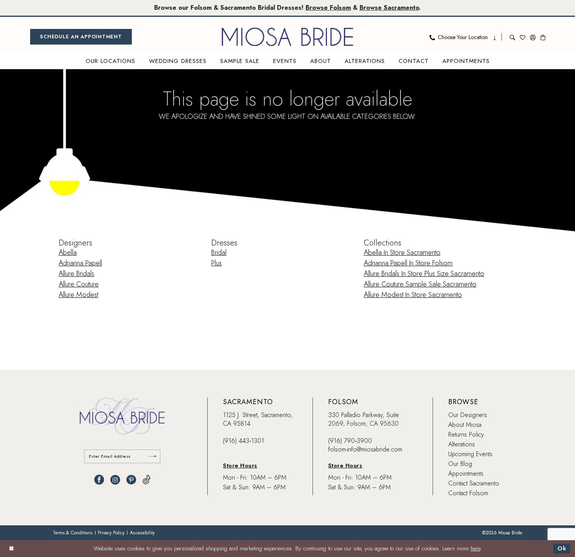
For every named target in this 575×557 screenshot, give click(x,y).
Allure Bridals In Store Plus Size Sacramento (424, 274)
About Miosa (465, 424)
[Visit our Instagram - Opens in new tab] (115, 480)
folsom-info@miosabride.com (365, 449)
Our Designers (467, 414)
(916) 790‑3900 (350, 440)
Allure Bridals (76, 274)
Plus (216, 263)
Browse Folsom (328, 7)
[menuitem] (81, 37)
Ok (561, 548)
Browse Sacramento (389, 7)
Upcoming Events (470, 454)
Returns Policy (466, 434)
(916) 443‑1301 (243, 440)
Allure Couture (79, 284)
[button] (533, 37)
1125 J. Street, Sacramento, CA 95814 (258, 419)
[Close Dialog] (11, 548)
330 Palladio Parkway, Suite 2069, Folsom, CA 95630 (363, 419)
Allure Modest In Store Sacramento (413, 295)
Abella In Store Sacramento (402, 252)
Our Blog (460, 463)
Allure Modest (78, 295)
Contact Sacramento (473, 483)
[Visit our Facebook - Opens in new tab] (99, 480)
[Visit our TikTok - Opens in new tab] (146, 480)
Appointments (465, 473)
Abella (68, 252)
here (475, 548)
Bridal (218, 252)
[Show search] (512, 37)
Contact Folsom (468, 493)
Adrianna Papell (80, 263)
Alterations (461, 444)
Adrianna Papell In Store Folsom (408, 263)
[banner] (287, 36)
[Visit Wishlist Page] (523, 37)
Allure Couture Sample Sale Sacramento (420, 284)
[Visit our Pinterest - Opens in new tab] (131, 480)
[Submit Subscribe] (152, 456)
